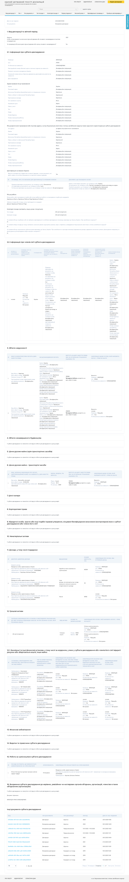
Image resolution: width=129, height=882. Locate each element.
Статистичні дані (100, 1)
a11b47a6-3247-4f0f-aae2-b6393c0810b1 (18, 837)
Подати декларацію (116, 2)
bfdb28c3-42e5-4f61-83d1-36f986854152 (19, 824)
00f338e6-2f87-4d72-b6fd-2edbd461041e (19, 819)
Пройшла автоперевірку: (114, 13)
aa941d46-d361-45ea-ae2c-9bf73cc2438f (19, 855)
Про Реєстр (77, 1)
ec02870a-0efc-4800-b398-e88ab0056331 (19, 859)
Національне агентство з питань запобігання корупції (109, 878)
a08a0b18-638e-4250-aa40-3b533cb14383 (19, 850)
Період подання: (66, 13)
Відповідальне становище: (95, 13)
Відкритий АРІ (88, 1)
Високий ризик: (79, 13)
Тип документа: (28, 13)
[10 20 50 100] (12, 865)
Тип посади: (40, 13)
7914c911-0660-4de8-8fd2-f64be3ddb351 (19, 842)
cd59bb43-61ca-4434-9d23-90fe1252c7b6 (19, 828)
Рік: (19, 13)
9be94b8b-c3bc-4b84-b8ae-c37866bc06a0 (19, 846)
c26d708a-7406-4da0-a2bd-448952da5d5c (19, 833)
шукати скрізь (87, 9)
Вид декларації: (10, 13)
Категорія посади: (52, 13)
